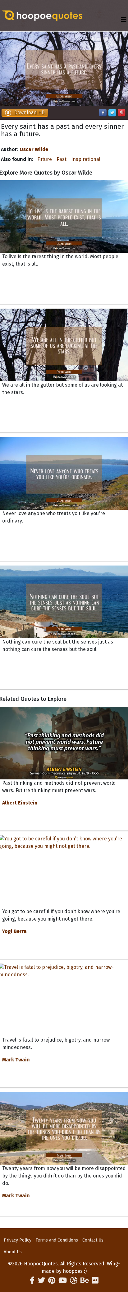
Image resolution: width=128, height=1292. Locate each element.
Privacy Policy (17, 1240)
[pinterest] (51, 1280)
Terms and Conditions (57, 1240)
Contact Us (92, 1240)
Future (44, 159)
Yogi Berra (14, 931)
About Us (13, 1252)
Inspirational (85, 159)
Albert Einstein (20, 803)
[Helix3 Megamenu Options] (123, 19)
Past (61, 159)
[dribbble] (73, 1280)
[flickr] (95, 1280)
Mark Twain (16, 1060)
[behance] (84, 1280)
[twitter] (41, 1280)
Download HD (29, 112)
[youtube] (62, 1280)
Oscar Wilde (34, 149)
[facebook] (32, 1280)
